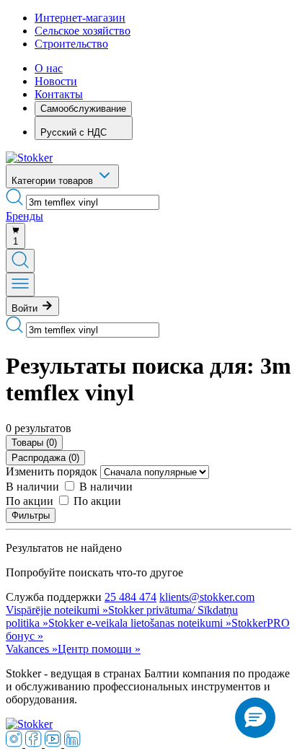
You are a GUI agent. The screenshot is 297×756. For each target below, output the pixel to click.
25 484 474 (130, 597)
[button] (255, 718)
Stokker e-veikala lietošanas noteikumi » (139, 623)
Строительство (71, 44)
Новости (56, 81)
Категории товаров (54, 180)
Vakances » (32, 649)
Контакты (59, 94)
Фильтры (31, 515)
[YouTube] (54, 743)
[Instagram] (15, 743)
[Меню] (20, 284)
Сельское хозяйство (82, 31)
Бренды (24, 216)
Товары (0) (34, 442)
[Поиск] (20, 261)
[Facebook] (35, 743)
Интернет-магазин (80, 18)
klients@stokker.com (206, 597)
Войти (26, 308)
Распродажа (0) (45, 457)
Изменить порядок (51, 471)
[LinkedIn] (72, 743)
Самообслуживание (83, 108)
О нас (49, 68)
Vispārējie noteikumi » (57, 610)
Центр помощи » (99, 649)
